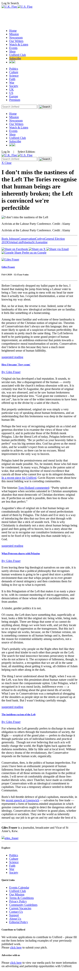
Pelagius (27, 242)
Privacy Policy (18, 901)
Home (13, 30)
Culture (13, 72)
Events (13, 48)
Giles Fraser (8, 267)
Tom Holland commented (33, 487)
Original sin (15, 242)
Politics (13, 68)
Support (14, 915)
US (11, 93)
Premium (14, 99)
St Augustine (40, 242)
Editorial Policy (18, 922)
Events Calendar (19, 887)
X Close (7, 162)
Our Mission (16, 894)
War (11, 82)
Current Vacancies (20, 908)
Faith (12, 79)
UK (11, 89)
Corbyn (39, 238)
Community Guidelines (23, 904)
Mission (14, 34)
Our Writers (16, 41)
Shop (12, 51)
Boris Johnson (10, 238)
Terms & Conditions (21, 898)
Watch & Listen (18, 44)
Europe (13, 96)
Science (14, 75)
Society (13, 86)
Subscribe (15, 58)
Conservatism (27, 238)
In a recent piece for (19, 477)
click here (16, 947)
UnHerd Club (17, 54)
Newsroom (16, 37)
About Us (15, 918)
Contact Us (16, 911)
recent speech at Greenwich (22, 800)
